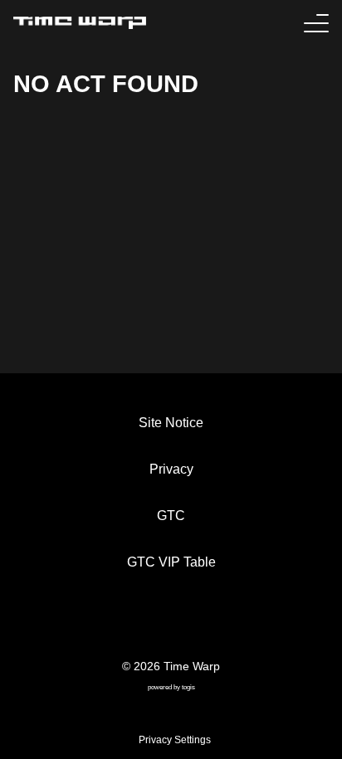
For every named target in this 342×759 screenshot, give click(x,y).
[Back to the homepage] (79, 22)
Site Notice (171, 423)
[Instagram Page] (184, 623)
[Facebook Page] (131, 623)
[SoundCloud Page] (211, 623)
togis (188, 687)
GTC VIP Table (171, 562)
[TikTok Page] (157, 623)
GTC (171, 515)
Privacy (171, 469)
